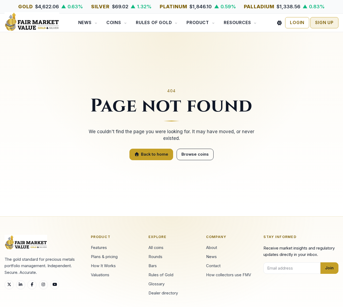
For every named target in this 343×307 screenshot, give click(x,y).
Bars (152, 265)
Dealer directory (163, 293)
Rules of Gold (154, 22)
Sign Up (324, 22)
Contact (213, 265)
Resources (237, 22)
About (211, 247)
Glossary (156, 284)
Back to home (154, 154)
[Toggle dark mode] (279, 22)
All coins (155, 247)
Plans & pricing (104, 256)
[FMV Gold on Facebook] (31, 284)
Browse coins (195, 154)
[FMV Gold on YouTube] (54, 284)
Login (297, 22)
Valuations (100, 275)
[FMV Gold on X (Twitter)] (9, 284)
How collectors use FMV (228, 275)
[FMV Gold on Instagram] (43, 284)
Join (329, 268)
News (85, 22)
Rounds (155, 256)
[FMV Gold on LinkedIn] (20, 284)
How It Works (103, 265)
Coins (113, 22)
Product (198, 22)
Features (99, 247)
